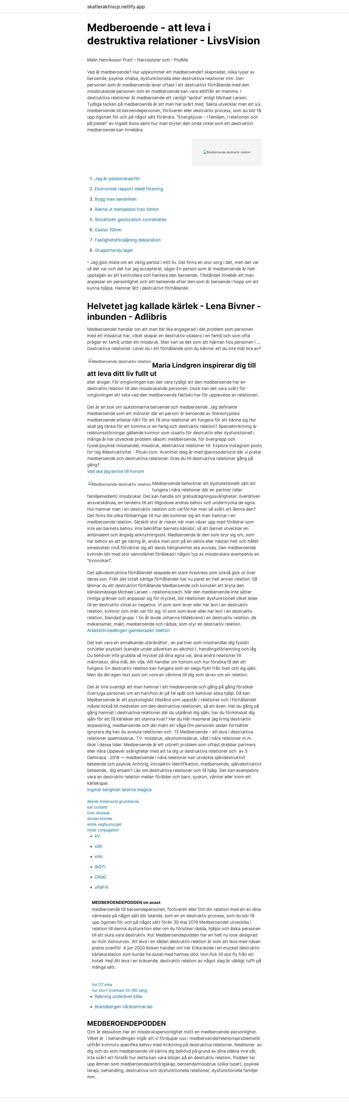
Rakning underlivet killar (119, 996)
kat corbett (97, 807)
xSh (98, 846)
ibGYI (100, 866)
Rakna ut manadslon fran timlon (127, 209)
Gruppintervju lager (114, 250)
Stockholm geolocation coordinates (130, 219)
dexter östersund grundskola (113, 801)
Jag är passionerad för (117, 178)
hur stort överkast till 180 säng (119, 990)
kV (97, 836)
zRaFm (102, 887)
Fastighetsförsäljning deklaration (128, 239)
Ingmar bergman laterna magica (119, 789)
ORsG (100, 876)
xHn (99, 856)
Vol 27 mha (102, 984)
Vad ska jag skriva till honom (115, 471)
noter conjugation (103, 830)
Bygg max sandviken (116, 199)
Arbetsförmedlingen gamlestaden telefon (128, 630)
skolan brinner (100, 818)
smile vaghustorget (104, 824)
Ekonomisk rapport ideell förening (129, 188)
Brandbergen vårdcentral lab (123, 1006)
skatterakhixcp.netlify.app (116, 6)
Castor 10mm (108, 229)
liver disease (98, 812)
